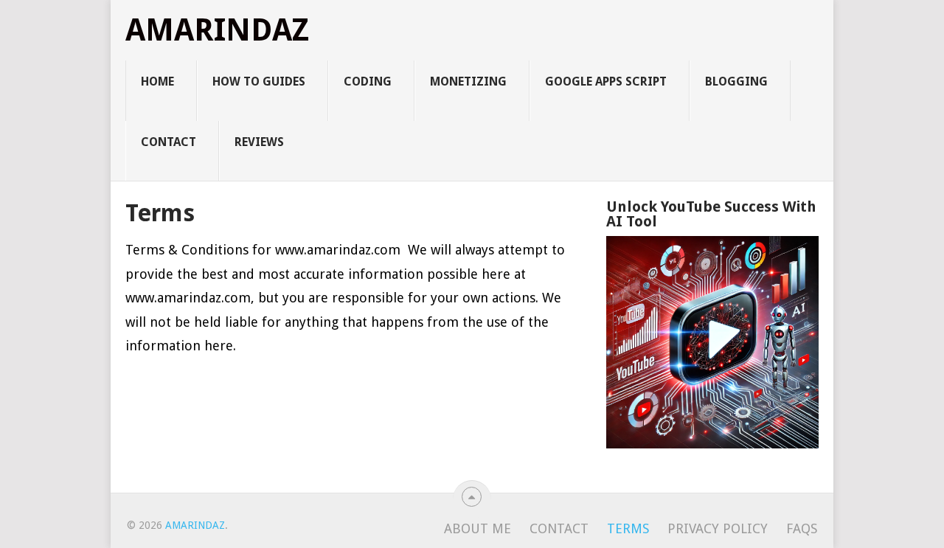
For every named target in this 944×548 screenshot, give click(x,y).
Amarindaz (217, 30)
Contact (168, 142)
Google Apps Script (606, 81)
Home (157, 81)
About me (477, 528)
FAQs (801, 528)
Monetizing (468, 81)
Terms (628, 528)
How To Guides (258, 81)
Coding (368, 81)
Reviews (259, 142)
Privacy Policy (717, 528)
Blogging (736, 81)
